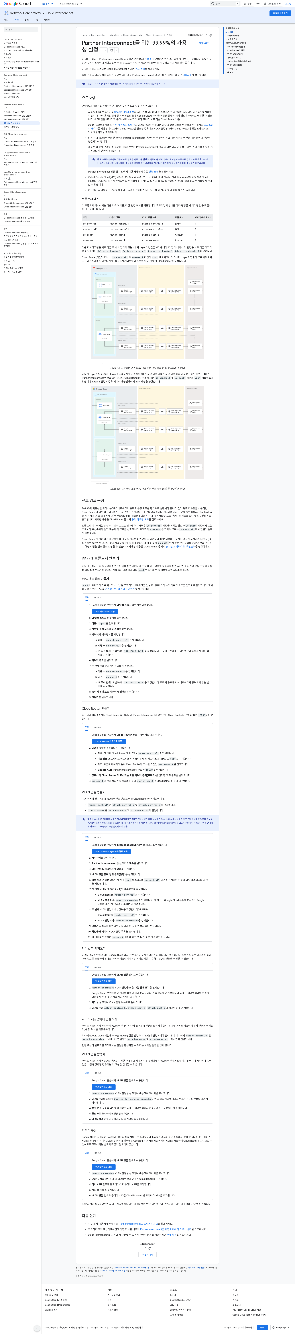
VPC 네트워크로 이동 (105, 611)
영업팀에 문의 (51, 1310)
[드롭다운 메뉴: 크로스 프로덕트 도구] (82, 3)
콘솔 (250, 3)
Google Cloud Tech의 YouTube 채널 (249, 1315)
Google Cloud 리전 (124, 112)
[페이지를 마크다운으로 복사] (111, 50)
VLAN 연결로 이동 (103, 981)
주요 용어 (140, 69)
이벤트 (235, 1300)
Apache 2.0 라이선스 (197, 1267)
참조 (27, 19)
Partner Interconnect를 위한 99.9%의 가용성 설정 (166, 1229)
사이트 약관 (83, 1327)
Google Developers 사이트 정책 (113, 1271)
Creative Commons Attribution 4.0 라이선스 (132, 1267)
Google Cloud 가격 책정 (56, 1300)
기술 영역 (45, 3)
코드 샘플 (174, 1305)
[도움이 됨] (206, 35)
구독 (262, 1327)
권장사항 (187, 75)
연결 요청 (154, 171)
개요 (6, 19)
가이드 (16, 19)
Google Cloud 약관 (100, 1327)
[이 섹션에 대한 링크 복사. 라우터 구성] (99, 1131)
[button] (20, 86)
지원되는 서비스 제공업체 (121, 84)
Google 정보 (50, 1327)
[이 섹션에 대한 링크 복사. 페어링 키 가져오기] (109, 949)
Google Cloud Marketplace (57, 1305)
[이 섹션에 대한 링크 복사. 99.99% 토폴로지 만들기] (122, 559)
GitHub (173, 1295)
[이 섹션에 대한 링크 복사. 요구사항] (98, 98)
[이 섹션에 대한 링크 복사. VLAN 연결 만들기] (108, 792)
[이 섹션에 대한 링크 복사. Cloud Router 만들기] (113, 709)
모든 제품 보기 (51, 1295)
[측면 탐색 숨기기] (37, 1328)
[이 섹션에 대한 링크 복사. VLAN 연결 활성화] (108, 1054)
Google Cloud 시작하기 (180, 1300)
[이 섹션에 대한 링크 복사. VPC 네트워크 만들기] (112, 579)
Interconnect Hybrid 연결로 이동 (111, 851)
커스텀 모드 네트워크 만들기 (120, 589)
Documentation (98, 35)
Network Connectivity (25, 13)
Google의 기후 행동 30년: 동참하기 (127, 1327)
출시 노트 (112, 1305)
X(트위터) (236, 1305)
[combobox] (225, 3)
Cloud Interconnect (59, 13)
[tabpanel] (147, 651)
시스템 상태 (113, 1310)
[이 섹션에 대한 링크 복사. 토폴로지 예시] (102, 199)
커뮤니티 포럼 (114, 1295)
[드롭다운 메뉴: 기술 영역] (53, 3)
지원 (36, 19)
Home (84, 35)
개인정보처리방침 (67, 1327)
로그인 (288, 3)
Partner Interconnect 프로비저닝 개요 (138, 1223)
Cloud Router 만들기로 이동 (108, 741)
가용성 (148, 59)
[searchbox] (21, 29)
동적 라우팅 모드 (140, 519)
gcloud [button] (97, 597)
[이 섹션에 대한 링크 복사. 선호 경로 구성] (107, 501)
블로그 (235, 1295)
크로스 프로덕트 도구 (69, 3)
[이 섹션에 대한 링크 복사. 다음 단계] (99, 1216)
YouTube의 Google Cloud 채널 (246, 1310)
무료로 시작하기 (280, 13)
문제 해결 (172, 1234)
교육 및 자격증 (176, 1315)
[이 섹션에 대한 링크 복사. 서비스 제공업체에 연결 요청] (120, 1019)
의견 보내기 (204, 43)
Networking (114, 35)
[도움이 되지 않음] (210, 35)
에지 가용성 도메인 (125, 124)
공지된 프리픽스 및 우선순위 (180, 546)
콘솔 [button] (87, 597)
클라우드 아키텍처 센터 (180, 1310)
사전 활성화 (105, 823)
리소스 (47, 19)
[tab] (87, 597)
